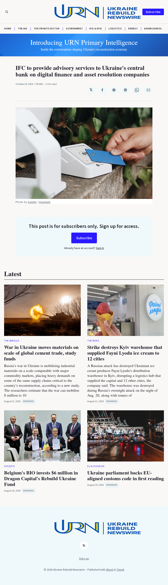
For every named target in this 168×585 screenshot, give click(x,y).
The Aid (22, 28)
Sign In (100, 248)
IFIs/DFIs (9, 466)
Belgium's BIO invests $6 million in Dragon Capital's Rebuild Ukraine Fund (41, 478)
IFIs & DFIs (95, 28)
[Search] (6, 12)
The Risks (93, 341)
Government (74, 28)
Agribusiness (153, 28)
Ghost (109, 570)
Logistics (115, 28)
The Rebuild (11, 341)
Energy (132, 28)
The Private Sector (47, 28)
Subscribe (153, 12)
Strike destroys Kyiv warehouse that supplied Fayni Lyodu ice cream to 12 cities (124, 352)
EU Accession (95, 466)
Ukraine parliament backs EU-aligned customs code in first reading (125, 475)
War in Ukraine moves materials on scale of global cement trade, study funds (41, 352)
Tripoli (120, 570)
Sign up (84, 559)
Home (7, 28)
